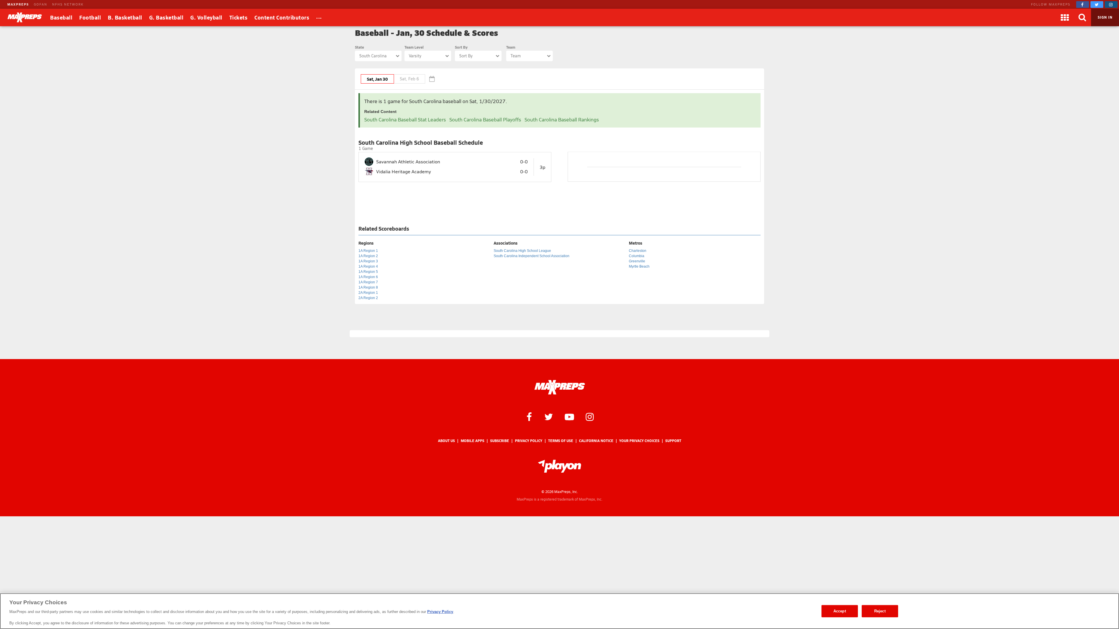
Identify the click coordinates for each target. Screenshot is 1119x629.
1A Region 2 (368, 256)
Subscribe (499, 440)
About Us (446, 440)
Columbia (636, 256)
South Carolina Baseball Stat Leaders (405, 119)
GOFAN (40, 4)
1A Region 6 (368, 277)
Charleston (637, 251)
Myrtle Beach (639, 266)
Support (673, 440)
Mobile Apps (472, 440)
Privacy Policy (528, 440)
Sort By (461, 47)
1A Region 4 (368, 266)
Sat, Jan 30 (377, 79)
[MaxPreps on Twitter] (1096, 4)
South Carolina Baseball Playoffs (485, 119)
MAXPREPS (18, 4)
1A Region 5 (368, 272)
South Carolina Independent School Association (531, 256)
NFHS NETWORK (68, 4)
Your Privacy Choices (639, 440)
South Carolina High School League (522, 251)
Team (510, 47)
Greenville (637, 261)
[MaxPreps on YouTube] (569, 416)
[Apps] (1065, 17)
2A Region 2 (368, 298)
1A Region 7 (368, 282)
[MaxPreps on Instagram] (1111, 4)
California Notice (596, 440)
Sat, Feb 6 (409, 79)
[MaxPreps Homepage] (559, 387)
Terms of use (560, 440)
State (359, 47)
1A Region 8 (368, 287)
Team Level (414, 47)
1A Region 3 (368, 261)
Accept (839, 611)
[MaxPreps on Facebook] (1082, 4)
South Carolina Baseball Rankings (562, 119)
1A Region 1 (368, 251)
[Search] (1082, 17)
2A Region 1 (368, 293)
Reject (880, 611)
